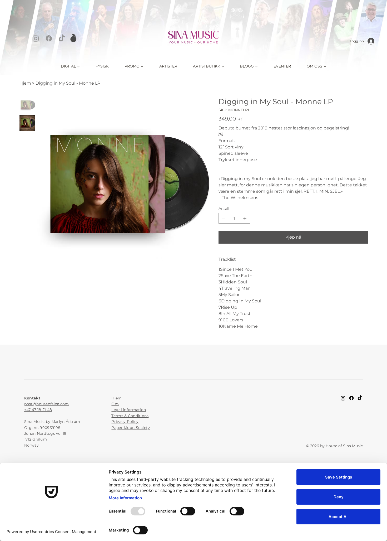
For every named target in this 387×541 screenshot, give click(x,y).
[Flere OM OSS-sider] (325, 66)
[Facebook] (49, 38)
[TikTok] (62, 38)
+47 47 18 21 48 (38, 409)
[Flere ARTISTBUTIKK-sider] (222, 66)
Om (115, 404)
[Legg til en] (245, 218)
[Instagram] (36, 38)
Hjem (116, 398)
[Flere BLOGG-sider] (256, 66)
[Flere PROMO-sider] (142, 66)
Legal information (128, 409)
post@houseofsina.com (46, 404)
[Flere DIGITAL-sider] (78, 66)
